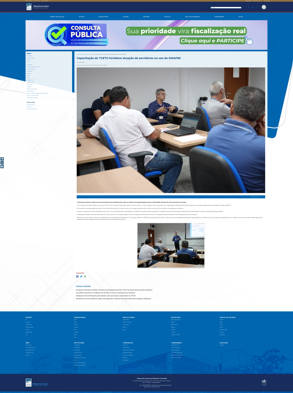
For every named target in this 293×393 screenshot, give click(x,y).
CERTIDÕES (146, 16)
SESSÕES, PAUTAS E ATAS (57, 16)
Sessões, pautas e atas (175, 319)
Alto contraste (267, 0)
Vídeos (221, 322)
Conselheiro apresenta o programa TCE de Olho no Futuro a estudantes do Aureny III (105, 293)
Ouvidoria (28, 322)
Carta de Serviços (30, 91)
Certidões (76, 332)
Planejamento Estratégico (80, 365)
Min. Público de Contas (31, 347)
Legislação (29, 73)
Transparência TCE (175, 345)
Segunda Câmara (78, 355)
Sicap (75, 319)
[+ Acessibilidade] (2, 166)
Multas (75, 334)
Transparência (30, 84)
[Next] (202, 245)
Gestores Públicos (30, 104)
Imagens (221, 319)
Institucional (29, 64)
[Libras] (2, 159)
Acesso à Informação (175, 347)
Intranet (124, 329)
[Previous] (139, 245)
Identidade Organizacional (80, 357)
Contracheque (126, 324)
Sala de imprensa (30, 57)
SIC (26, 319)
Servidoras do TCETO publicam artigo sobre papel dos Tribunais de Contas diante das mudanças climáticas (113, 298)
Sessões (28, 77)
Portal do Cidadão (29, 327)
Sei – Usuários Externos (32, 109)
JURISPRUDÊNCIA (219, 16)
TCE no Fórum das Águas (176, 352)
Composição (77, 347)
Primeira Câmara (78, 352)
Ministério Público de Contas (33, 66)
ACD (75, 329)
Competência (77, 345)
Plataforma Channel (127, 322)
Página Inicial (30, 55)
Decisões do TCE (30, 80)
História (75, 360)
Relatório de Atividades (176, 357)
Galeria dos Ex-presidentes (79, 362)
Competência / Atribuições (128, 350)
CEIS (27, 334)
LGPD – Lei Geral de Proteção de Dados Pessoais (37, 93)
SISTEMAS (126, 16)
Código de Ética (126, 347)
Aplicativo (222, 332)
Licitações (29, 86)
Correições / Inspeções (127, 352)
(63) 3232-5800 (146, 385)
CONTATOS (167, 16)
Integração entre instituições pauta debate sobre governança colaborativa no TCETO (106, 296)
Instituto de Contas (31, 69)
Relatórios (125, 357)
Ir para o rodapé (44, 0)
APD (28, 62)
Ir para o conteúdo (29, 0)
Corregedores (125, 360)
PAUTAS (241, 16)
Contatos (173, 332)
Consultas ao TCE (30, 82)
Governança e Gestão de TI (32, 97)
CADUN (76, 324)
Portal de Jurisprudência (32, 88)
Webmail (125, 327)
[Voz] (2, 162)
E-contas (27, 329)
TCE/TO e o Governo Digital (33, 95)
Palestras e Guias (223, 329)
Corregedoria (29, 71)
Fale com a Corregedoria (128, 355)
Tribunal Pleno (77, 350)
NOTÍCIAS (81, 16)
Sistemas (173, 327)
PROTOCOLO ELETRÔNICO (192, 16)
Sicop (75, 322)
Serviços (28, 75)
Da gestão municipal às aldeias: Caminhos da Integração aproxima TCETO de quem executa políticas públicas (114, 290)
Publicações (222, 334)
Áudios (221, 324)
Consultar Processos (175, 334)
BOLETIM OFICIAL (103, 16)
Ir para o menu (37, 0)
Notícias (173, 322)
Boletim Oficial (29, 332)
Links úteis (29, 106)
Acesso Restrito (126, 319)
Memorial (29, 60)
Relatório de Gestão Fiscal (176, 355)
